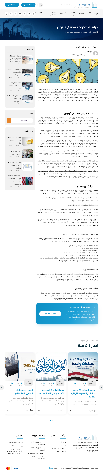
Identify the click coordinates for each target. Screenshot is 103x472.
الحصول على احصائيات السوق (36, 448)
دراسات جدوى (73, 13)
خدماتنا (81, 14)
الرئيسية (95, 14)
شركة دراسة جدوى (58, 448)
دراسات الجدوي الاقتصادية (38, 457)
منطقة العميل (11, 5)
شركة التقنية (60, 451)
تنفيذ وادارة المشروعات (35, 453)
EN (11, 14)
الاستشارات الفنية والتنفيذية (38, 443)
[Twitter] (29, 14)
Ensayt (51, 468)
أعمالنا (60, 14)
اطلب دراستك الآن (50, 314)
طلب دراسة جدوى (28, 5)
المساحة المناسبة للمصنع (77, 205)
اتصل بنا (40, 13)
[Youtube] (20, 14)
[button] (50, 420)
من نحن (89, 13)
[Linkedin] (24, 14)
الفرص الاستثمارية (52, 13)
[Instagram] (15, 14)
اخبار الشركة (87, 32)
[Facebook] (33, 14)
